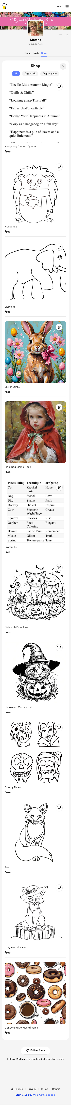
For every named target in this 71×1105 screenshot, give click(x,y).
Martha (35, 40)
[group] (35, 118)
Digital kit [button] (30, 73)
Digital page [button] (50, 73)
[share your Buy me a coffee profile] (66, 34)
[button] (67, 6)
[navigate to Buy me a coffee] (4, 6)
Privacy (32, 1088)
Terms (44, 1088)
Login (59, 6)
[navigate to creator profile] (35, 28)
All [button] (16, 73)
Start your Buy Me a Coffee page (34, 1094)
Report (56, 1088)
